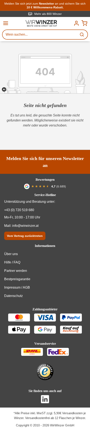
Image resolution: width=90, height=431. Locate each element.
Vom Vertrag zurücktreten (25, 235)
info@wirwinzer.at (25, 225)
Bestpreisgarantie (17, 279)
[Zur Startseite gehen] (41, 23)
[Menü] (6, 23)
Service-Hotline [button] (45, 195)
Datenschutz (13, 296)
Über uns (11, 254)
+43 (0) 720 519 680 (19, 210)
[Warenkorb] (84, 23)
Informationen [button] (45, 246)
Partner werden (15, 270)
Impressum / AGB (17, 287)
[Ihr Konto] (76, 23)
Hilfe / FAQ (12, 262)
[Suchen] (82, 34)
